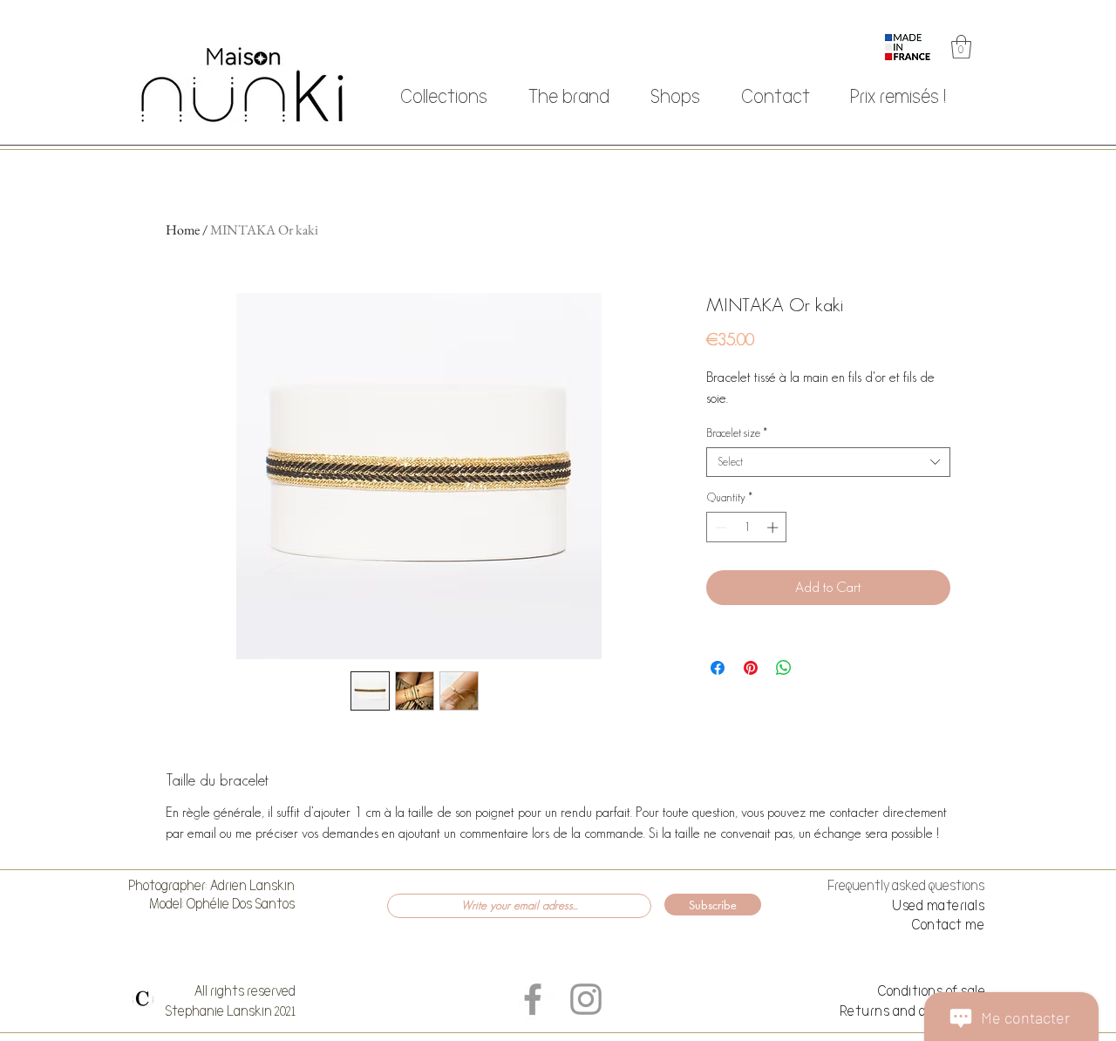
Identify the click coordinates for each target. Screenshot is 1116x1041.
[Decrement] (719, 527)
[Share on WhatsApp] (783, 667)
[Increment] (774, 527)
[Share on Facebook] (717, 667)
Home (183, 230)
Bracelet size (736, 432)
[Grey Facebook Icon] (533, 999)
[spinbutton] (747, 527)
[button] (961, 46)
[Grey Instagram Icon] (586, 999)
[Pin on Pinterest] (750, 667)
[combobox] (828, 462)
